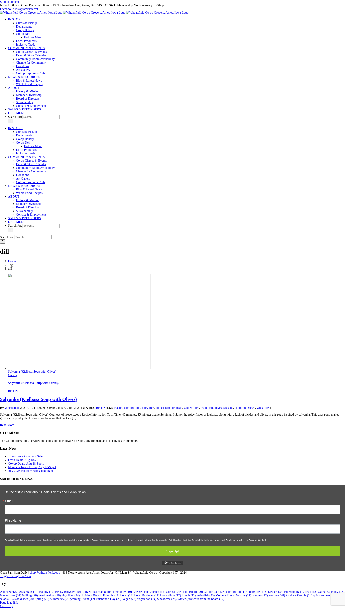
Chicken (157, 591)
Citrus (172, 591)
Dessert (275, 591)
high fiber (70, 595)
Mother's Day (227, 595)
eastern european (171, 407)
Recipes (13, 390)
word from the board (208, 599)
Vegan (129, 599)
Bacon (118, 407)
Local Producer (146, 595)
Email (9, 500)
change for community (114, 591)
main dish (207, 407)
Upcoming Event (81, 599)
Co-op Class (214, 591)
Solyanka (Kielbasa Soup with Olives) (32, 371)
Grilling (30, 595)
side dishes (24, 599)
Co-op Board (191, 591)
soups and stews (245, 407)
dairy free (148, 407)
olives (218, 407)
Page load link (9, 602)
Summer (58, 599)
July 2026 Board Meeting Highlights (31, 470)
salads (7, 599)
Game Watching (331, 591)
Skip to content (9, 1)
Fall (311, 591)
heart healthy (50, 595)
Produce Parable (299, 595)
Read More (7, 425)
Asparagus (28, 591)
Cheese (140, 591)
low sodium (170, 595)
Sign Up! (172, 551)
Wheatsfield (12, 407)
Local (126, 595)
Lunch (189, 595)
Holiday (88, 595)
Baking (46, 591)
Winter (184, 599)
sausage (228, 407)
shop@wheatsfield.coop (45, 572)
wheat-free (263, 407)
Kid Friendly (108, 595)
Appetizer (9, 591)
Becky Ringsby (68, 591)
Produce (277, 595)
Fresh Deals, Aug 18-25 (23, 460)
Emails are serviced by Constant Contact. (246, 540)
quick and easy (325, 595)
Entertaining (294, 591)
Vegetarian (146, 599)
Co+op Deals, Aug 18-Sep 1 (26, 463)
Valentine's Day (108, 599)
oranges (260, 595)
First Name (13, 520)
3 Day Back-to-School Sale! (26, 456)
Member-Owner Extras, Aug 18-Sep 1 (32, 467)
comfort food (132, 407)
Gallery (12, 375)
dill (158, 407)
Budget (89, 591)
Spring (42, 599)
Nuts (245, 595)
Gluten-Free (191, 407)
